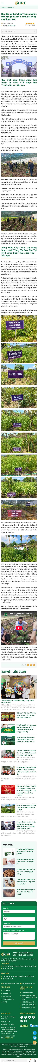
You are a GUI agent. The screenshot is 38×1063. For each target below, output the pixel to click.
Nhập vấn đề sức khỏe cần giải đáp (13, 930)
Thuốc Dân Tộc (11, 25)
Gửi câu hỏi (19, 943)
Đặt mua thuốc (7, 996)
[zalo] (25, 1017)
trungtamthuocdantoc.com (11, 983)
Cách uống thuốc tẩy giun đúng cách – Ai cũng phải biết (25, 862)
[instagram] (33, 1017)
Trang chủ (4, 7)
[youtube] (29, 1017)
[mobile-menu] (2, 3)
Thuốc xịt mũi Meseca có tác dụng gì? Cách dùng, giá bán (25, 851)
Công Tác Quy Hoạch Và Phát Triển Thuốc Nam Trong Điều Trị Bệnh (26, 807)
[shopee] (25, 1021)
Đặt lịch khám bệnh (8, 999)
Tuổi (4, 916)
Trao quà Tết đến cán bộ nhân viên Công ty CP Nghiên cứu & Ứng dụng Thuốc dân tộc (26, 753)
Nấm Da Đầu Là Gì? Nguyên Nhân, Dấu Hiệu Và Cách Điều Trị (26, 892)
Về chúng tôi (6, 990)
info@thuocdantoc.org (28, 983)
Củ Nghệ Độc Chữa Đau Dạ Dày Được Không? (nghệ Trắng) (26, 872)
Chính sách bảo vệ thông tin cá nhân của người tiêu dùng (29, 997)
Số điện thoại (7, 923)
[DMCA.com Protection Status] (24, 1026)
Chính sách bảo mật (27, 992)
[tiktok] (21, 1021)
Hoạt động (10, 7)
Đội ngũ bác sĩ (7, 993)
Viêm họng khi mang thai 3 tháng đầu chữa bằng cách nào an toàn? (26, 882)
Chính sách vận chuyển (28, 1008)
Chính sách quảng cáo (28, 1002)
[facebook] (21, 1017)
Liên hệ (5, 1002)
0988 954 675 (9, 1038)
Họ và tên (5, 908)
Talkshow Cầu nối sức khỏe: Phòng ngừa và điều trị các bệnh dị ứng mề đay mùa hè (26, 739)
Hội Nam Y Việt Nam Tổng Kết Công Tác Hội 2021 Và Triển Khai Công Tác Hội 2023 (26, 715)
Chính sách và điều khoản (29, 1005)
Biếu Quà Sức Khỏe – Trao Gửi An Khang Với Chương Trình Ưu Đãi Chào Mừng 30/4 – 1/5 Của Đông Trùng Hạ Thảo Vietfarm (26, 791)
